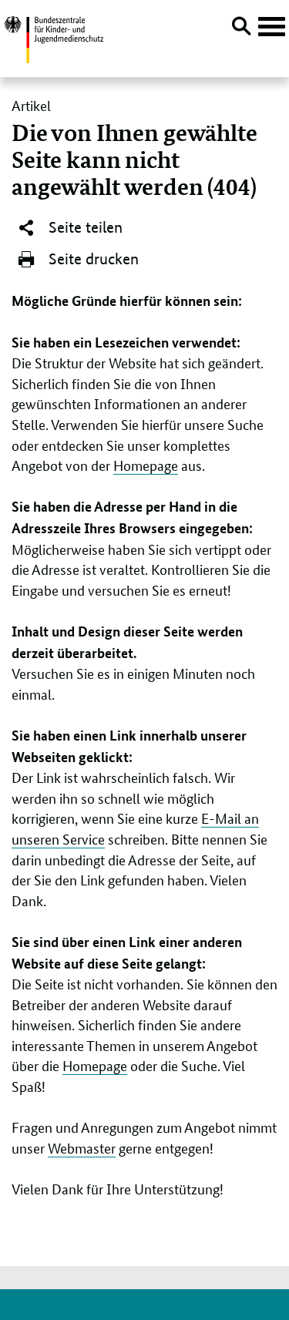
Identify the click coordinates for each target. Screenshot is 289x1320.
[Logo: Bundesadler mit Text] (53, 37)
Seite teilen (84, 227)
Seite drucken (92, 259)
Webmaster (82, 1147)
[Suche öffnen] (241, 28)
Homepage (145, 464)
